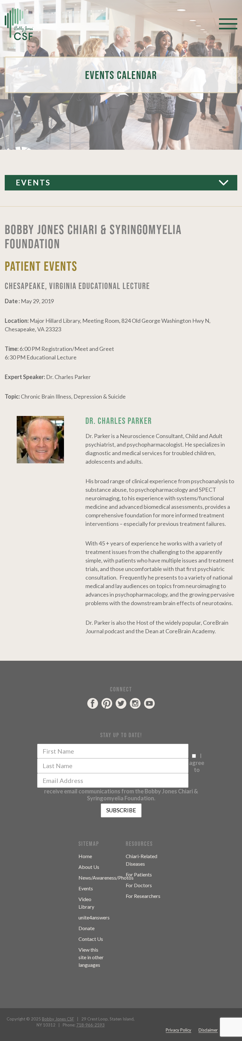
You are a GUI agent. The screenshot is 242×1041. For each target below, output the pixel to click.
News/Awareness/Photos (106, 878)
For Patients (139, 874)
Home (85, 856)
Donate (86, 928)
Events (33, 182)
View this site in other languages (91, 957)
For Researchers (143, 896)
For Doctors (139, 885)
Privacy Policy (178, 1029)
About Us (88, 867)
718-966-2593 (90, 1024)
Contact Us (90, 939)
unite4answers (94, 917)
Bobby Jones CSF (58, 1018)
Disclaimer (208, 1029)
